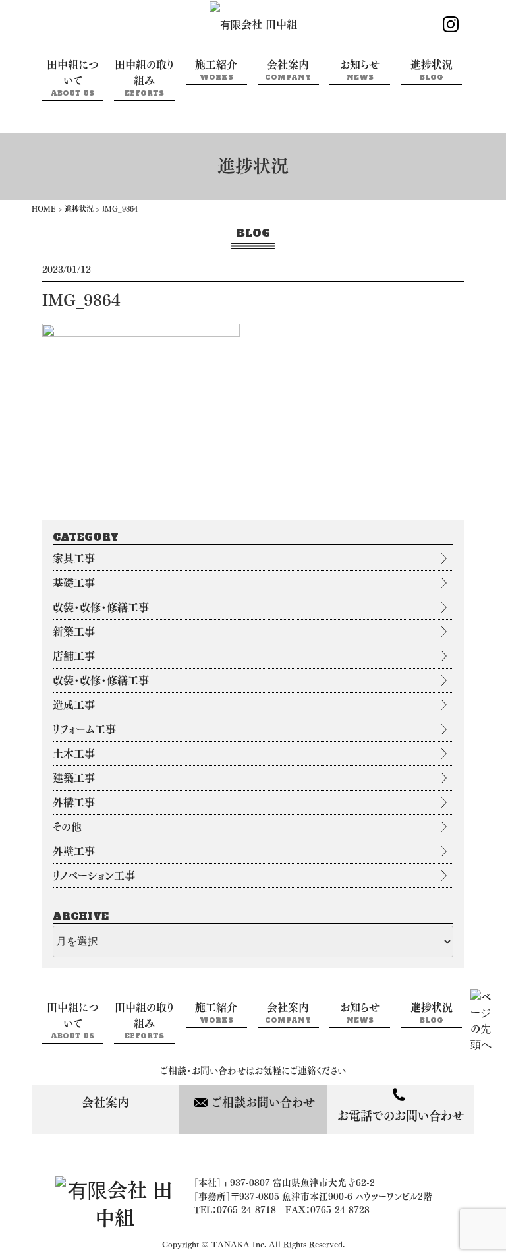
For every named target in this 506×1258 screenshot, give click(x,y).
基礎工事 (74, 583)
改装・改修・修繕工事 (101, 607)
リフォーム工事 (84, 729)
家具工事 (74, 558)
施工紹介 (216, 70)
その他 (67, 827)
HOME (44, 208)
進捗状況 (431, 70)
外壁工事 (74, 851)
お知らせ (360, 70)
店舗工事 (74, 656)
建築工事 (74, 778)
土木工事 (74, 753)
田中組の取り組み (144, 78)
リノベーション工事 (94, 875)
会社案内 (288, 70)
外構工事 (74, 802)
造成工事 (74, 705)
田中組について (73, 78)
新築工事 (74, 631)
